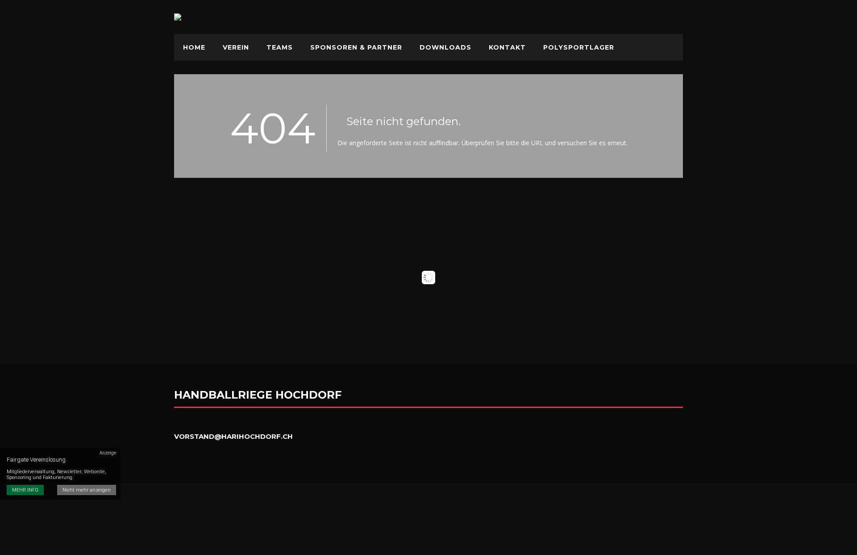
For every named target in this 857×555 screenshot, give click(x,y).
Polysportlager (578, 47)
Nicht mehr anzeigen (86, 490)
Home (194, 47)
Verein (236, 47)
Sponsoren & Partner (356, 47)
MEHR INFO (25, 490)
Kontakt (507, 47)
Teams (279, 47)
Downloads (445, 47)
